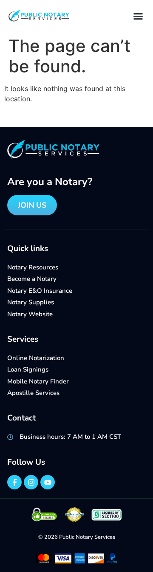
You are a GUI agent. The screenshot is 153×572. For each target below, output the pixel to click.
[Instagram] (31, 482)
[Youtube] (47, 482)
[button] (138, 16)
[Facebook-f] (14, 482)
